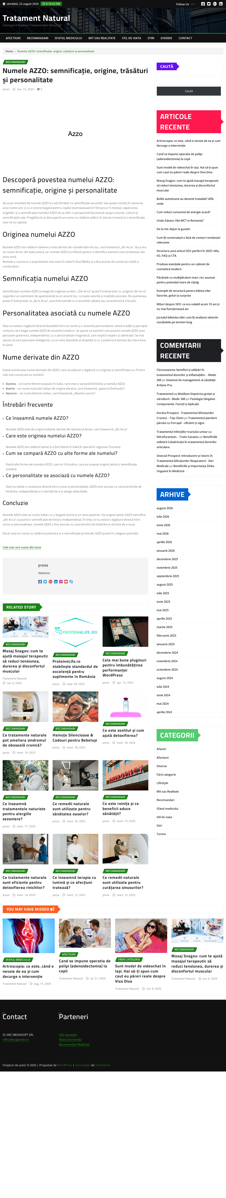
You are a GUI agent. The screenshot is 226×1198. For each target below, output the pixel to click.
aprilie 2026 (164, 542)
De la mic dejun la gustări (173, 229)
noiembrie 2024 (167, 661)
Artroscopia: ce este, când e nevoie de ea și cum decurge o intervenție (28, 971)
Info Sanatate (68, 1035)
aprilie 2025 (164, 619)
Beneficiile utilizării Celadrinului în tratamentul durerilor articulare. (187, 442)
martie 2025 (165, 627)
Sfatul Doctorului (70, 1040)
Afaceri (161, 749)
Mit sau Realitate (102, 38)
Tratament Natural (36, 17)
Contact (185, 38)
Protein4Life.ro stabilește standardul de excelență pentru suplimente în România (75, 669)
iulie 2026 (163, 517)
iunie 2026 (163, 525)
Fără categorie (166, 774)
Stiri (151, 38)
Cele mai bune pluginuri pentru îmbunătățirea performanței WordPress (124, 667)
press (6, 89)
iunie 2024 (163, 695)
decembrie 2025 (167, 559)
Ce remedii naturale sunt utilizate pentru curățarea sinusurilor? (123, 882)
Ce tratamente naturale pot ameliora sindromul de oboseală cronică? (25, 740)
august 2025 (165, 584)
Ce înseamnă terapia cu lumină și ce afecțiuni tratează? (74, 882)
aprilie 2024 (164, 712)
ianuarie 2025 (166, 644)
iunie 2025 (163, 602)
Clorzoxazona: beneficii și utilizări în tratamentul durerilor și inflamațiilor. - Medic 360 (186, 375)
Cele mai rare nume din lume (22, 547)
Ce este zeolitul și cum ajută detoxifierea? (123, 733)
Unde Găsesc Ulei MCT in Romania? (180, 220)
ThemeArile (102, 1065)
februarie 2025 (166, 635)
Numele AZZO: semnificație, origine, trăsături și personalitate (56, 51)
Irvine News (82, 1065)
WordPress (64, 1065)
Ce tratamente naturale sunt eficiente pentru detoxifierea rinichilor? (25, 882)
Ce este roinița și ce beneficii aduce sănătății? (121, 808)
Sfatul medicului (68, 38)
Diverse (166, 38)
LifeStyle (162, 783)
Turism (161, 834)
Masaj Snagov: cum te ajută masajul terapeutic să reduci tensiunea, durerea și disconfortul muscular (25, 661)
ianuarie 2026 (166, 551)
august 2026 (165, 508)
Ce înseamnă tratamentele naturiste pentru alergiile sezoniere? (24, 811)
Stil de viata (131, 38)
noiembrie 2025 (167, 568)
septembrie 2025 (168, 576)
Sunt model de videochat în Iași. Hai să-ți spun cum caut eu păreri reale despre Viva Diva (140, 973)
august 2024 (165, 678)
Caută (166, 66)
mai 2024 (163, 704)
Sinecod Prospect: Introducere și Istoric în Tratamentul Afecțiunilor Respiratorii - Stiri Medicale (185, 461)
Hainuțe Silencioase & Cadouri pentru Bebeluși (75, 737)
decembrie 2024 (167, 653)
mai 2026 (163, 533)
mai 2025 (163, 610)
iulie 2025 (163, 593)
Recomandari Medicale (74, 1044)
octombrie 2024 (167, 670)
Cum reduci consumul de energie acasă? (183, 212)
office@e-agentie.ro (16, 1040)
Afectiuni (13, 38)
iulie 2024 (163, 687)
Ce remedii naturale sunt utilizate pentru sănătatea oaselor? (72, 808)
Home (9, 51)
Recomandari (37, 38)
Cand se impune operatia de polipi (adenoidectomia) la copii (85, 966)
